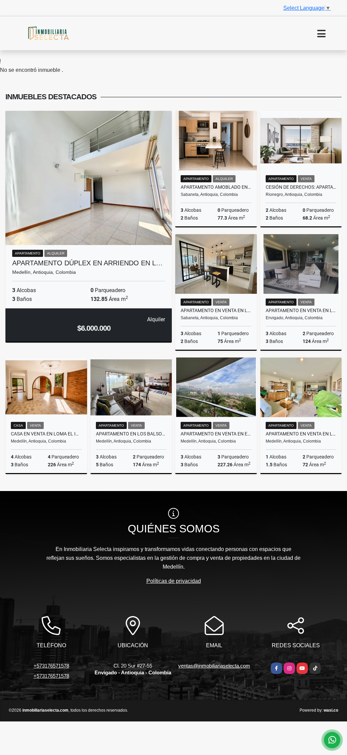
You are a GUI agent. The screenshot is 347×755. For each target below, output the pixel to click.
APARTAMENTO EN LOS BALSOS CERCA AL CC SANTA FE (131, 433)
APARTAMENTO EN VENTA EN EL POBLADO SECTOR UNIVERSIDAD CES (216, 433)
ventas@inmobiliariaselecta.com (214, 666)
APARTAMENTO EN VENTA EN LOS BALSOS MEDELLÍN (301, 433)
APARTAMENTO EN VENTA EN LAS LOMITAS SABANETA (216, 310)
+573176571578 (51, 666)
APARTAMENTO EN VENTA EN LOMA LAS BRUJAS (301, 310)
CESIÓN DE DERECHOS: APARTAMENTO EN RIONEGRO (301, 187)
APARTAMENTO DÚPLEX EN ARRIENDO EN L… (87, 263)
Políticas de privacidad (173, 581)
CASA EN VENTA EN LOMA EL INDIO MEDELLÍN (46, 433)
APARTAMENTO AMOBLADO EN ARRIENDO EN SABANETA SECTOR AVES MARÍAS (216, 187)
